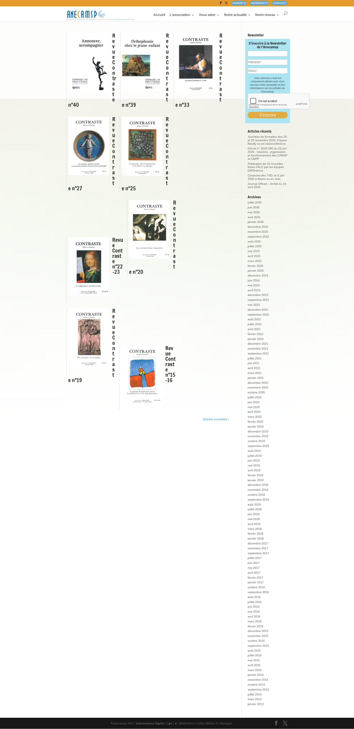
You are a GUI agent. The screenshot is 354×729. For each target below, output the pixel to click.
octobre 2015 (256, 640)
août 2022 (254, 319)
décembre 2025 (258, 226)
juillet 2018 (255, 509)
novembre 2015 (258, 636)
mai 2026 (254, 212)
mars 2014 (255, 699)
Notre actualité (235, 15)
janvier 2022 (256, 339)
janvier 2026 (256, 221)
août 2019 (254, 451)
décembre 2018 (258, 484)
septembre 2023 (258, 299)
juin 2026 (254, 207)
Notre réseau (265, 15)
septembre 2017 (258, 553)
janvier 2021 (256, 377)
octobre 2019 (256, 441)
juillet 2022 (255, 324)
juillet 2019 (255, 455)
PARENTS (239, 3)
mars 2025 (255, 261)
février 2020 (255, 421)
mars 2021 (255, 373)
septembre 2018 (258, 499)
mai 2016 (254, 611)
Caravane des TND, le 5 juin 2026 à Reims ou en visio (266, 177)
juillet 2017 (255, 558)
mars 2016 (255, 621)
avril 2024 (254, 290)
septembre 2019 (258, 446)
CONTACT (280, 3)
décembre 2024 (258, 275)
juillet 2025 (255, 246)
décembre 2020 (258, 382)
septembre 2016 (258, 592)
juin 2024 (254, 280)
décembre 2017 (258, 543)
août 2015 (254, 650)
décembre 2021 (258, 343)
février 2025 (255, 265)
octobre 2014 (256, 684)
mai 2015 (254, 660)
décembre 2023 (258, 295)
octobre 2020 (256, 392)
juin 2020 (254, 402)
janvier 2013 (256, 704)
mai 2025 (254, 251)
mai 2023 (254, 304)
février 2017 (255, 577)
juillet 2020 (255, 397)
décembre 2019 (258, 431)
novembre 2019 (258, 436)
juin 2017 (254, 562)
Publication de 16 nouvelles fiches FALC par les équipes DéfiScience (266, 167)
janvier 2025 (256, 270)
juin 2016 (254, 606)
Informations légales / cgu (154, 723)
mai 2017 (254, 567)
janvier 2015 (256, 674)
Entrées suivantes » (216, 419)
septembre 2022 (258, 314)
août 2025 (254, 241)
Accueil (159, 15)
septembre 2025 (258, 236)
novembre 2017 (258, 548)
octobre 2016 (256, 587)
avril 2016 (254, 616)
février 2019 (255, 475)
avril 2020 (254, 411)
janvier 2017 (256, 582)
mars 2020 (255, 416)
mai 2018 (254, 519)
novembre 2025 (258, 231)
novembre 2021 (258, 348)
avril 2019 (254, 470)
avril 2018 (254, 524)
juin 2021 (254, 363)
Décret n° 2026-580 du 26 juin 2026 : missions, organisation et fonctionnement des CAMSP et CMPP (267, 153)
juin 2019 (254, 460)
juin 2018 (254, 514)
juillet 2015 (255, 655)
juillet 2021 (255, 358)
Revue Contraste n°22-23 (117, 256)
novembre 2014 (258, 679)
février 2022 (255, 334)
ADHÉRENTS (259, 3)
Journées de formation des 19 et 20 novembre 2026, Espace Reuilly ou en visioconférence (267, 140)
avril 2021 (254, 368)
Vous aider (207, 15)
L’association (180, 15)
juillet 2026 (255, 202)
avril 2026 (254, 217)
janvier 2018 (256, 538)
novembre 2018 (258, 489)
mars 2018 (255, 528)
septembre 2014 (258, 689)
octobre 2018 (256, 494)
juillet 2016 (255, 602)
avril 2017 (254, 572)
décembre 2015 (258, 631)
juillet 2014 (255, 694)
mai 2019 (254, 465)
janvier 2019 (256, 480)
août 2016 (254, 597)
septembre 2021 (258, 353)
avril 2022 (254, 329)
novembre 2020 (258, 387)
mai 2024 (254, 285)
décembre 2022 (258, 309)
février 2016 (255, 626)
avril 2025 (254, 256)
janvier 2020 (256, 426)
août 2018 (254, 504)
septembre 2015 (258, 645)
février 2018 (255, 533)
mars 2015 (255, 670)
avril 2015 (254, 665)
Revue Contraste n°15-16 (170, 364)
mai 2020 (254, 407)
